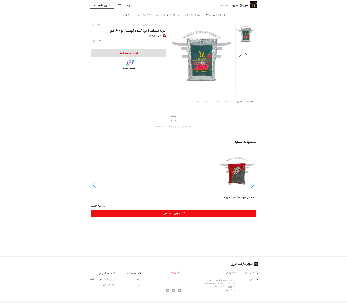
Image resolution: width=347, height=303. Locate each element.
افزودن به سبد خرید (171, 213)
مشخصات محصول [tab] (223, 102)
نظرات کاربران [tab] (202, 102)
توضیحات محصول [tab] (245, 102)
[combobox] (200, 5)
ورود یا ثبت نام (100, 5)
